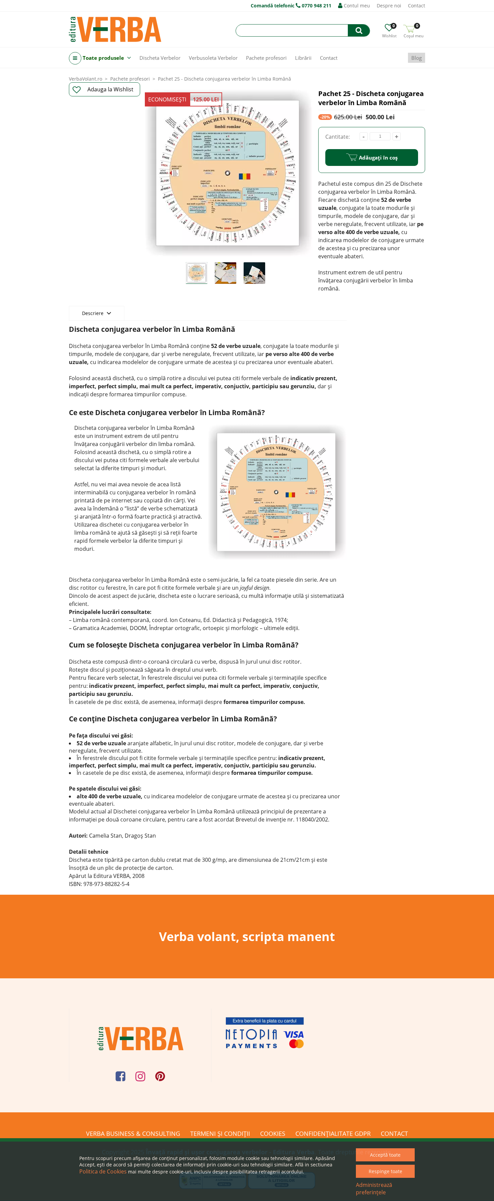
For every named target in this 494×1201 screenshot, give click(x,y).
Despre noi (389, 5)
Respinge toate (385, 1171)
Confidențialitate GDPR (333, 1133)
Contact (416, 5)
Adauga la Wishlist (110, 89)
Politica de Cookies (103, 1171)
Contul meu (356, 5)
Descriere (93, 313)
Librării (303, 57)
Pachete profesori (266, 57)
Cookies (272, 1133)
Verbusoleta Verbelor (213, 57)
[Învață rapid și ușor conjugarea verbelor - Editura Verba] (115, 29)
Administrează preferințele (374, 1188)
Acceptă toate (385, 1155)
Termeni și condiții (220, 1133)
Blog (416, 57)
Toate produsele (103, 57)
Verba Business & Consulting (133, 1133)
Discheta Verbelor (159, 57)
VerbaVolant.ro (85, 79)
